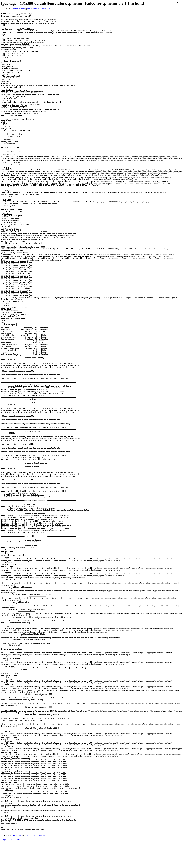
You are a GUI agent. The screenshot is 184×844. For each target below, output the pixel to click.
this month (46, 9)
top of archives (33, 9)
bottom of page (19, 9)
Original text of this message (12, 839)
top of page (17, 835)
